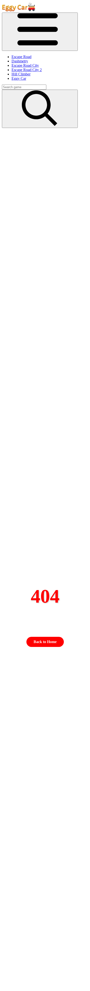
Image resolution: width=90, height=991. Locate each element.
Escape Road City (25, 65)
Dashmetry (20, 61)
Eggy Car (19, 78)
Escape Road (21, 57)
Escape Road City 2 (27, 70)
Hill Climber (21, 74)
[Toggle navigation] (40, 32)
